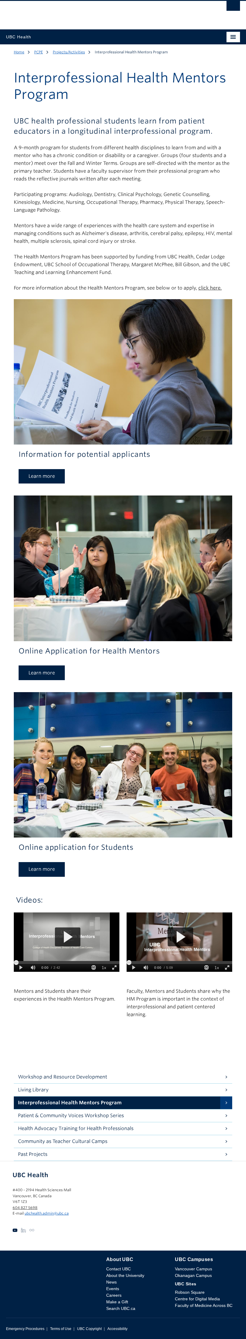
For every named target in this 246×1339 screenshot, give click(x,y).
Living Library (33, 1090)
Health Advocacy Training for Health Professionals (76, 1128)
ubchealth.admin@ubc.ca (47, 1213)
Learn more (41, 476)
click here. (210, 288)
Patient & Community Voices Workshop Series (71, 1115)
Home (19, 52)
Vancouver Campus (193, 1268)
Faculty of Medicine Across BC (203, 1305)
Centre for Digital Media (197, 1298)
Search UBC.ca (120, 1308)
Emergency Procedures (25, 1329)
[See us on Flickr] (31, 1230)
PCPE (38, 52)
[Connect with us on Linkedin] (23, 1230)
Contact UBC (118, 1268)
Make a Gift (117, 1301)
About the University (125, 1275)
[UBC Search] (233, 7)
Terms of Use (60, 1329)
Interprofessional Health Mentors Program (70, 1102)
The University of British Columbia (88, 12)
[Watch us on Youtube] (15, 1230)
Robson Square (190, 1292)
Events (112, 1288)
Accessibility (117, 1329)
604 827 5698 (25, 1207)
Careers (114, 1295)
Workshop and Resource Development (62, 1077)
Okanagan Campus (193, 1275)
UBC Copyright (89, 1329)
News (111, 1282)
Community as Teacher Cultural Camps (62, 1141)
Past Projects (32, 1154)
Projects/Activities (69, 52)
